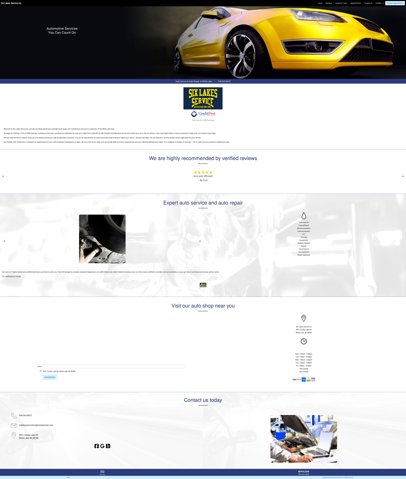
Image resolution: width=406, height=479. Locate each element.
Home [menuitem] (320, 3)
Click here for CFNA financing (203, 120)
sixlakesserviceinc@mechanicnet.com (36, 425)
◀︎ (2, 176)
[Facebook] (96, 446)
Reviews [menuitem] (329, 3)
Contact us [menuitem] (368, 3)
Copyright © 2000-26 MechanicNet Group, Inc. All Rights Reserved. (337, 477)
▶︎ (403, 176)
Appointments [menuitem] (355, 3)
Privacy (68, 477)
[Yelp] (108, 446)
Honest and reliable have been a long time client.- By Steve (203, 178)
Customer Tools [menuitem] (341, 3)
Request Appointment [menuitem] (395, 3)
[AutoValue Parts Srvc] (203, 285)
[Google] (102, 446)
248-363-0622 (224, 81)
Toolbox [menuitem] (379, 3)
